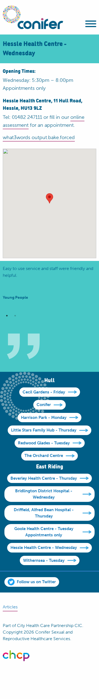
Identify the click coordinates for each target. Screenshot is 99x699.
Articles (10, 606)
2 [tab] (15, 315)
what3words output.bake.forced (39, 137)
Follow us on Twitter (36, 581)
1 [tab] (7, 315)
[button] (49, 198)
